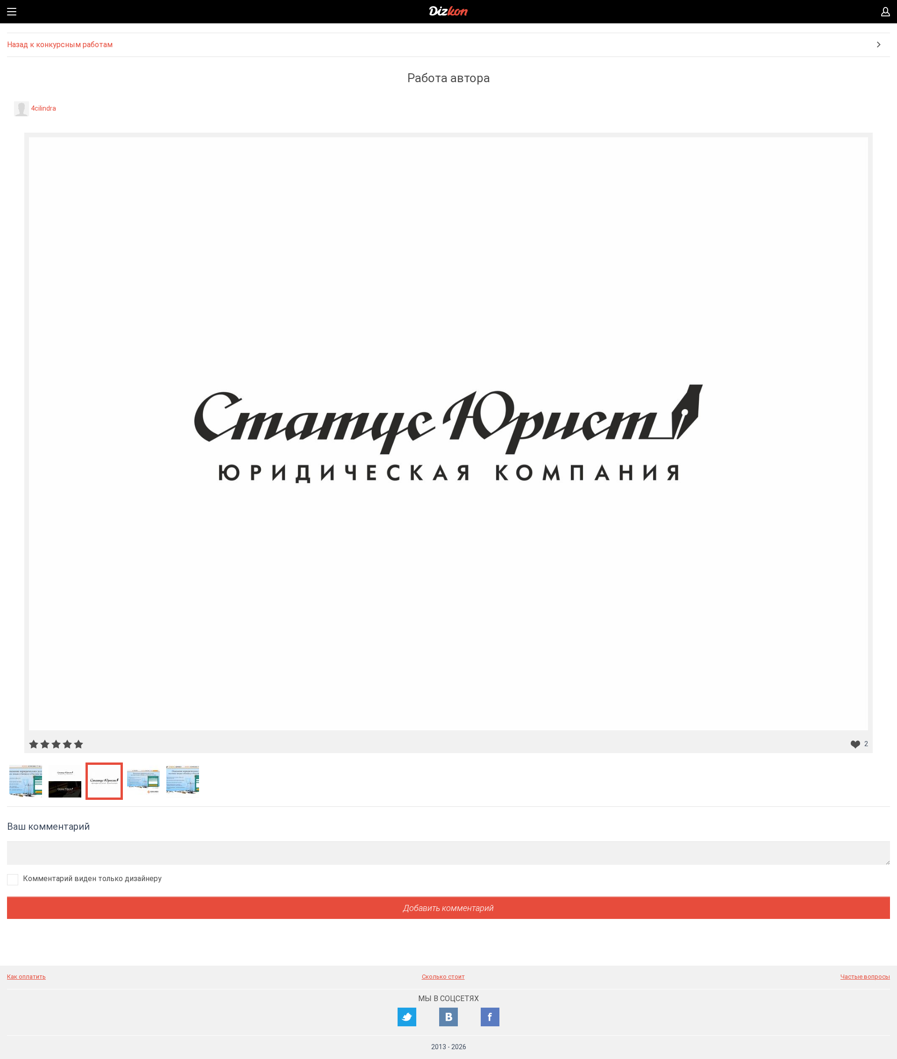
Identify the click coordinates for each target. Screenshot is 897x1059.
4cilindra (43, 108)
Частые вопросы (865, 976)
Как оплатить (26, 976)
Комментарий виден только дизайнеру (92, 878)
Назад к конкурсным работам (60, 44)
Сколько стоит (443, 976)
